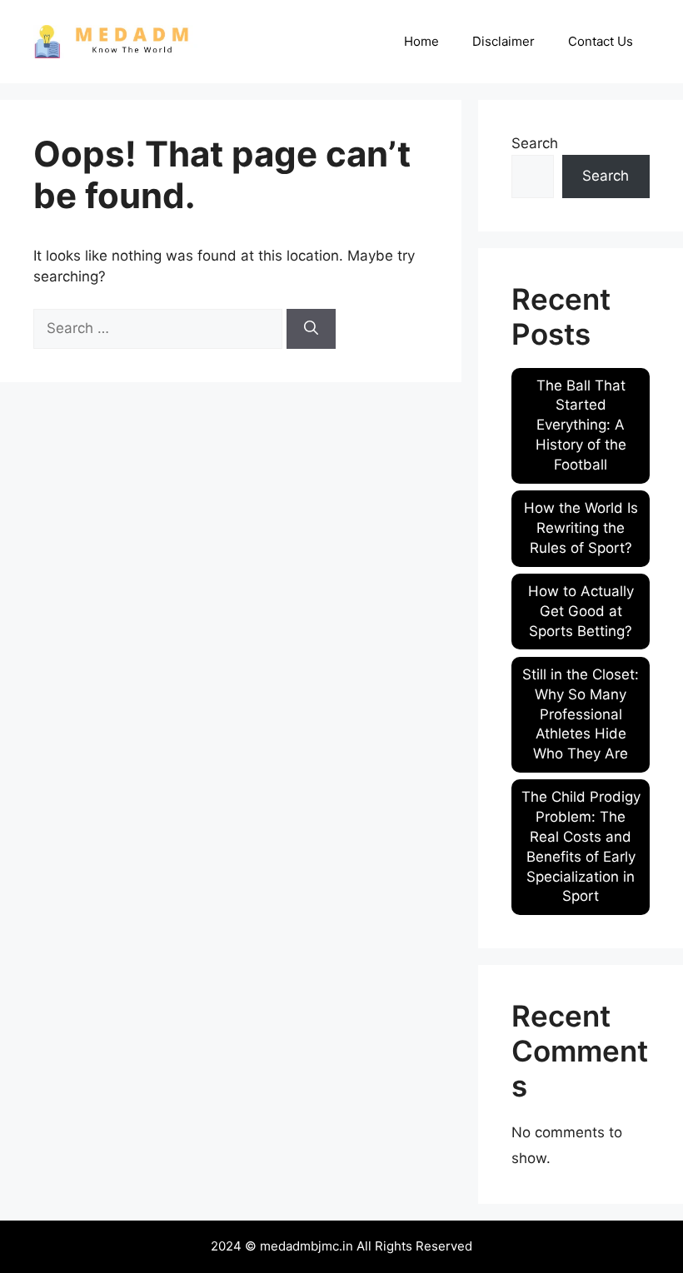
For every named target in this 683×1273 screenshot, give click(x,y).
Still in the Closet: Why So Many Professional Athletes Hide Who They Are (580, 714)
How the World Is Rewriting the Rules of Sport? (581, 528)
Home (421, 41)
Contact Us (600, 41)
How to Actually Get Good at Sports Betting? (581, 611)
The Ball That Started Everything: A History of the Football (581, 425)
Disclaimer (503, 41)
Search (534, 143)
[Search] (311, 329)
